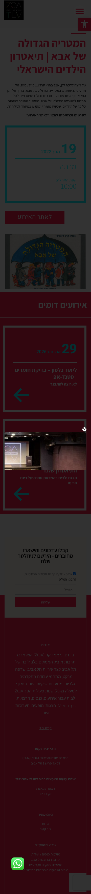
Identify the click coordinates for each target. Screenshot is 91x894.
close (84, 429)
